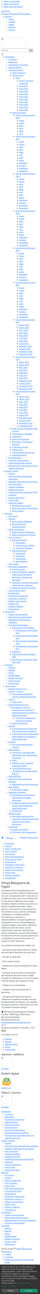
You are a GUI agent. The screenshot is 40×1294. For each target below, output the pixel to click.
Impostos (9, 1162)
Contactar (5, 11)
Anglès (11, 24)
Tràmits (8, 1143)
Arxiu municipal (11, 1151)
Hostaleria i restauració (15, 865)
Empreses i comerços (14, 867)
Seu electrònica (11, 1127)
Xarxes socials (11, 1241)
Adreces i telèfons (12, 875)
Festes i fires (10, 872)
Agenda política (11, 1044)
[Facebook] (15, 14)
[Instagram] (25, 14)
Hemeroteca (10, 1244)
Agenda (8, 1041)
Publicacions (10, 1049)
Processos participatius (15, 1223)
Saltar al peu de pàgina (13, 6)
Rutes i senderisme (13, 849)
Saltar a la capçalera (12, 1)
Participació (6, 1212)
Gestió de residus (12, 1170)
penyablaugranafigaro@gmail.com (16, 1022)
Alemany (12, 27)
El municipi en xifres (13, 859)
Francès (11, 30)
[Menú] (2, 54)
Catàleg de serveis (12, 1156)
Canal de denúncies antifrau (16, 1133)
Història (8, 846)
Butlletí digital (10, 1236)
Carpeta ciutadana (12, 1154)
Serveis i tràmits (8, 1141)
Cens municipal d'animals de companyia (21, 1146)
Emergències (10, 878)
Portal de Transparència (15, 1130)
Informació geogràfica (14, 857)
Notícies (8, 1039)
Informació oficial (12, 1125)
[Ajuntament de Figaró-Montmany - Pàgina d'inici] (13, 43)
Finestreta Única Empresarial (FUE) (19, 1159)
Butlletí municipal (12, 1239)
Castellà (11, 22)
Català (11, 19)
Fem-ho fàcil (10, 1167)
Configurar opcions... (9, 1286)
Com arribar (10, 854)
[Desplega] (15, 838)
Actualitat (5, 1226)
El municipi (9, 843)
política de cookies (23, 1283)
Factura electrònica (13, 1164)
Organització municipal (14, 1119)
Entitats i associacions (29, 837)
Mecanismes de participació (16, 1218)
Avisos (7, 1047)
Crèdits (8, 1254)
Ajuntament (6, 1111)
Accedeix (5, 1069)
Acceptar (29, 1291)
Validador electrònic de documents (19, 1149)
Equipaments (10, 862)
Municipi (10, 838)
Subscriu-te (6, 1088)
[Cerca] (31, 50)
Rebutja (10, 1291)
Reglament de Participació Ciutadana (20, 1220)
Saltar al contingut (11, 4)
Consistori (9, 1114)
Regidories (9, 1117)
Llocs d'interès (11, 851)
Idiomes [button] (8, 16)
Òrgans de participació (14, 1215)
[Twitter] (5, 14)
